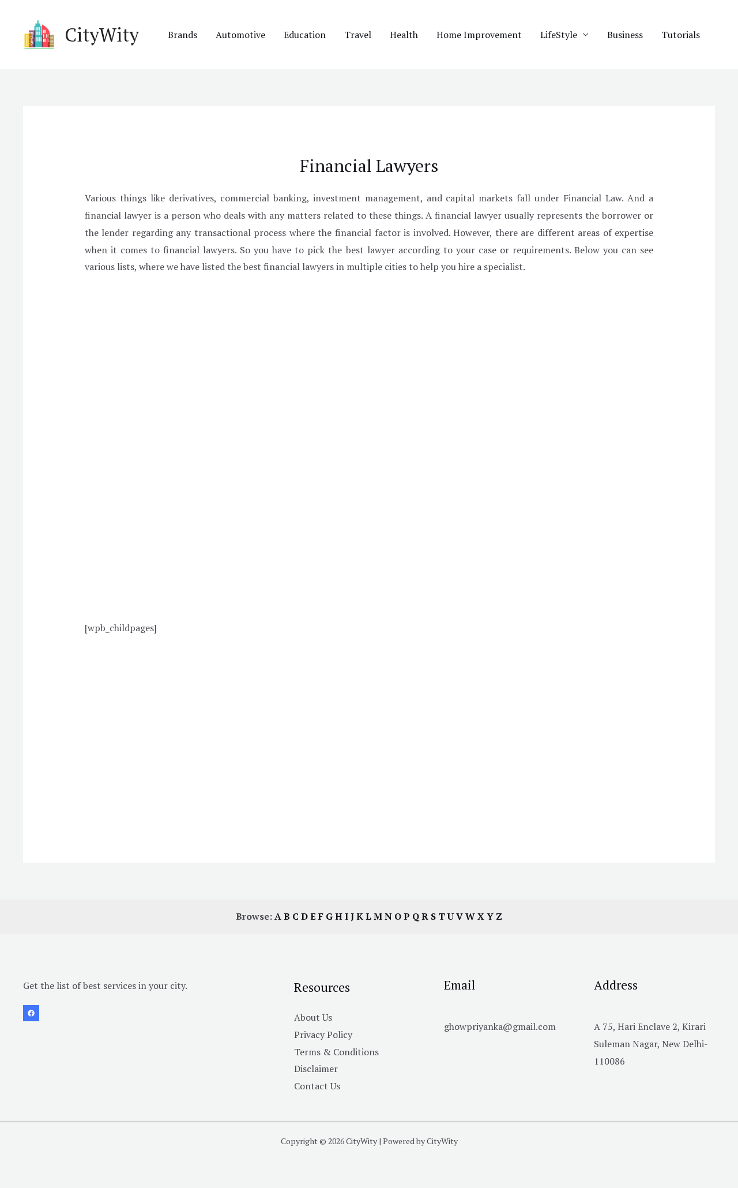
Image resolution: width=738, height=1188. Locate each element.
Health (404, 34)
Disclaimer (316, 1068)
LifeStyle (558, 34)
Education (305, 34)
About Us (313, 1017)
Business (625, 34)
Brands (182, 34)
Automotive (240, 34)
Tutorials (680, 34)
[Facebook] (31, 1013)
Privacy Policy (323, 1034)
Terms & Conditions (336, 1051)
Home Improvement (479, 34)
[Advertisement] (369, 366)
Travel (357, 34)
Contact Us (317, 1086)
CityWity (102, 35)
